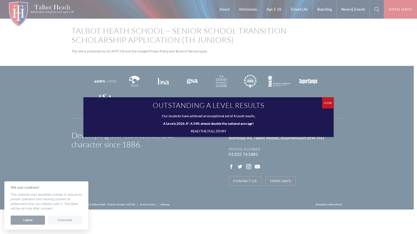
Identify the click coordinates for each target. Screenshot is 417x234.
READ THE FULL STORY (208, 131)
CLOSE (328, 102)
